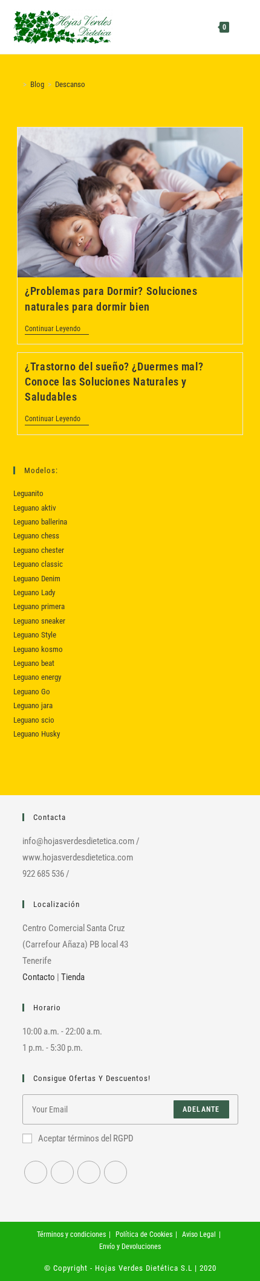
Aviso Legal (199, 1234)
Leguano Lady (34, 592)
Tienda (73, 977)
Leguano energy (37, 677)
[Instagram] (62, 1172)
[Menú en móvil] (239, 26)
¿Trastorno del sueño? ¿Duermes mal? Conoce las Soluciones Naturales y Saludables (114, 381)
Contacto (38, 977)
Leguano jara (33, 705)
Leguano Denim (36, 578)
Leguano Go (31, 691)
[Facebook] (35, 1172)
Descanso (70, 84)
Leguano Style (34, 634)
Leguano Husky (36, 733)
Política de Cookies (143, 1234)
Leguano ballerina (40, 521)
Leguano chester (38, 550)
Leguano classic (38, 564)
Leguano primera (39, 606)
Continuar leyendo (57, 329)
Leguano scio (33, 719)
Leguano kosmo (38, 649)
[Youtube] (88, 1172)
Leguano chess (36, 535)
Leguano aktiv (34, 507)
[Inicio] (16, 84)
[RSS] (115, 1172)
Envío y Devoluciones (130, 1246)
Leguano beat (33, 663)
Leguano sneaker (39, 620)
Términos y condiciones (71, 1234)
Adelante (201, 1109)
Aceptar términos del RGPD (86, 1138)
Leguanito (28, 493)
